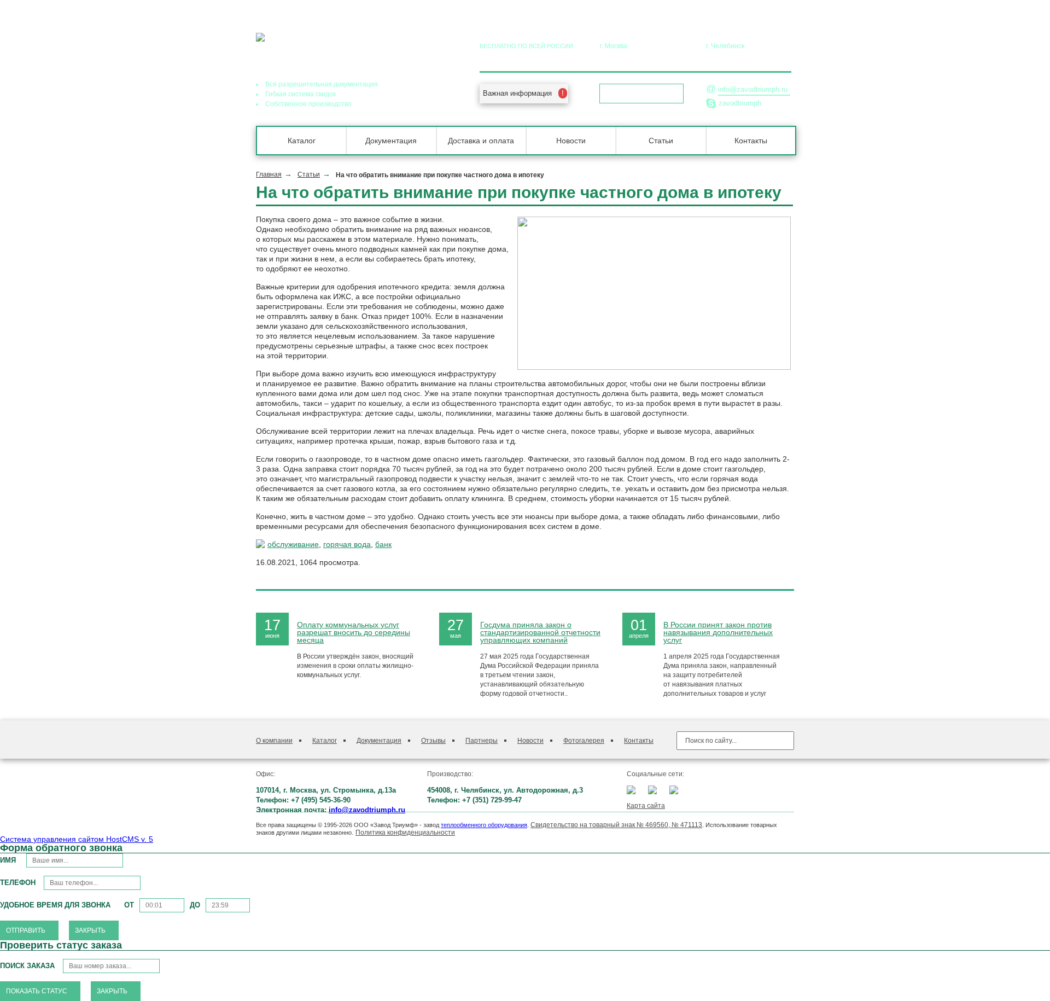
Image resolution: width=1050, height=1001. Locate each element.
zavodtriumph (740, 103)
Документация (391, 140)
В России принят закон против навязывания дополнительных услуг (718, 632)
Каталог (302, 140)
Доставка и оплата (481, 140)
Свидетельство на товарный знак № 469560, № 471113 (616, 825)
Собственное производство (308, 104)
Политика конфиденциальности (405, 832)
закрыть (90, 930)
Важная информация (517, 93)
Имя (9, 860)
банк (383, 544)
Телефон (18, 882)
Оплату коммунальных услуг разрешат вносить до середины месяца (353, 632)
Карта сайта (646, 806)
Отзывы (433, 740)
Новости (571, 140)
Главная (269, 174)
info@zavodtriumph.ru (753, 89)
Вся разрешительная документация (321, 84)
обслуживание (293, 544)
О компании (274, 740)
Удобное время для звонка (55, 905)
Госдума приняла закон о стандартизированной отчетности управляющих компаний (540, 632)
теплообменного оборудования (484, 825)
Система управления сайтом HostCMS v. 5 (76, 839)
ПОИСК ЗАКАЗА (27, 966)
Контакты (750, 140)
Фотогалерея (583, 740)
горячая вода (347, 544)
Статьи (661, 140)
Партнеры (481, 740)
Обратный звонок (637, 93)
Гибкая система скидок (300, 94)
